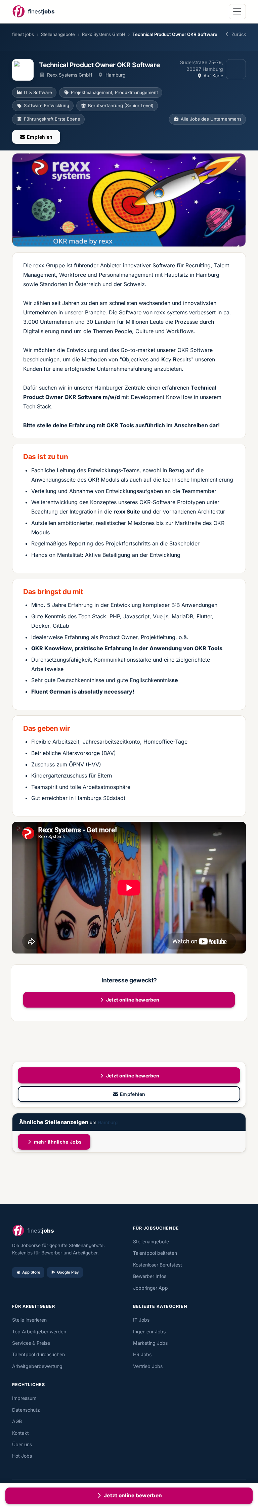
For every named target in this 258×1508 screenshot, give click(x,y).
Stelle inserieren (29, 1320)
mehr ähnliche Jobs (57, 1142)
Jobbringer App (150, 1288)
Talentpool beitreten (155, 1253)
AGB (17, 1421)
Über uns (22, 1444)
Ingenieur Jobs (149, 1331)
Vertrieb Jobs (148, 1366)
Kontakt (20, 1433)
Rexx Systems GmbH (103, 34)
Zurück (238, 34)
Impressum (24, 1398)
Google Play (68, 1272)
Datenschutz (26, 1410)
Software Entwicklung (46, 105)
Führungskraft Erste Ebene (52, 119)
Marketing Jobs (150, 1343)
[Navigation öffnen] (237, 11)
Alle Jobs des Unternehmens (211, 119)
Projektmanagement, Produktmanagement (114, 92)
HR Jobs (142, 1354)
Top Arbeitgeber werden (39, 1331)
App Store (31, 1272)
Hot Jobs (22, 1456)
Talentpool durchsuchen (38, 1354)
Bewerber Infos (149, 1276)
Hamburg (108, 1122)
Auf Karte (212, 75)
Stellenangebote (58, 34)
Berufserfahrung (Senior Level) (121, 105)
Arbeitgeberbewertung (37, 1366)
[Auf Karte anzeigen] (236, 69)
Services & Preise (31, 1343)
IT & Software (38, 92)
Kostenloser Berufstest (157, 1265)
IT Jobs (141, 1320)
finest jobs (23, 34)
